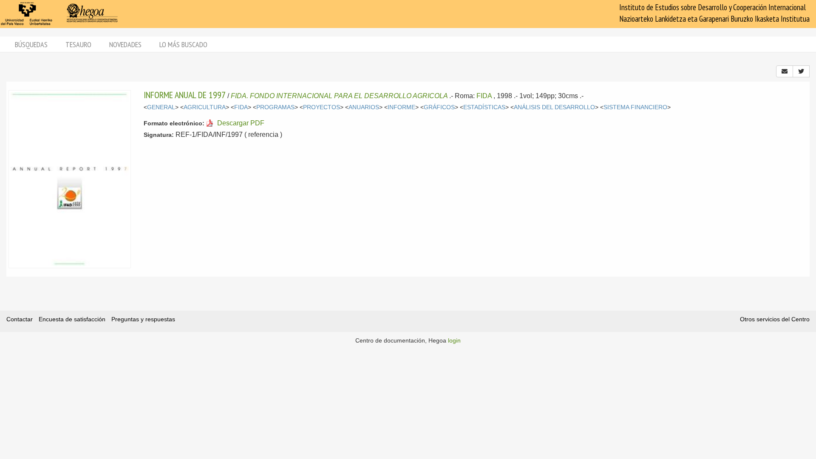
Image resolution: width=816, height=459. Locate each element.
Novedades (125, 44)
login (454, 340)
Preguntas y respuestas (143, 319)
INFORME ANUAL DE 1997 (185, 95)
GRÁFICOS (439, 107)
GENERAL (161, 107)
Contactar (19, 319)
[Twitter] (801, 71)
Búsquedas (31, 44)
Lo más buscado (183, 44)
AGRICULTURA (205, 107)
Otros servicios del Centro (775, 319)
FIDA (484, 95)
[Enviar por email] (784, 71)
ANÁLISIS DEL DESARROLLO (554, 107)
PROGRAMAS (275, 107)
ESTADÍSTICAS (484, 107)
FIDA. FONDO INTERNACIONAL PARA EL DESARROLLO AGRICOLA (339, 95)
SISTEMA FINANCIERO (635, 107)
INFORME (401, 107)
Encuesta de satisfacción (72, 319)
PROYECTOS (321, 107)
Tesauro (78, 44)
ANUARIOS (363, 107)
